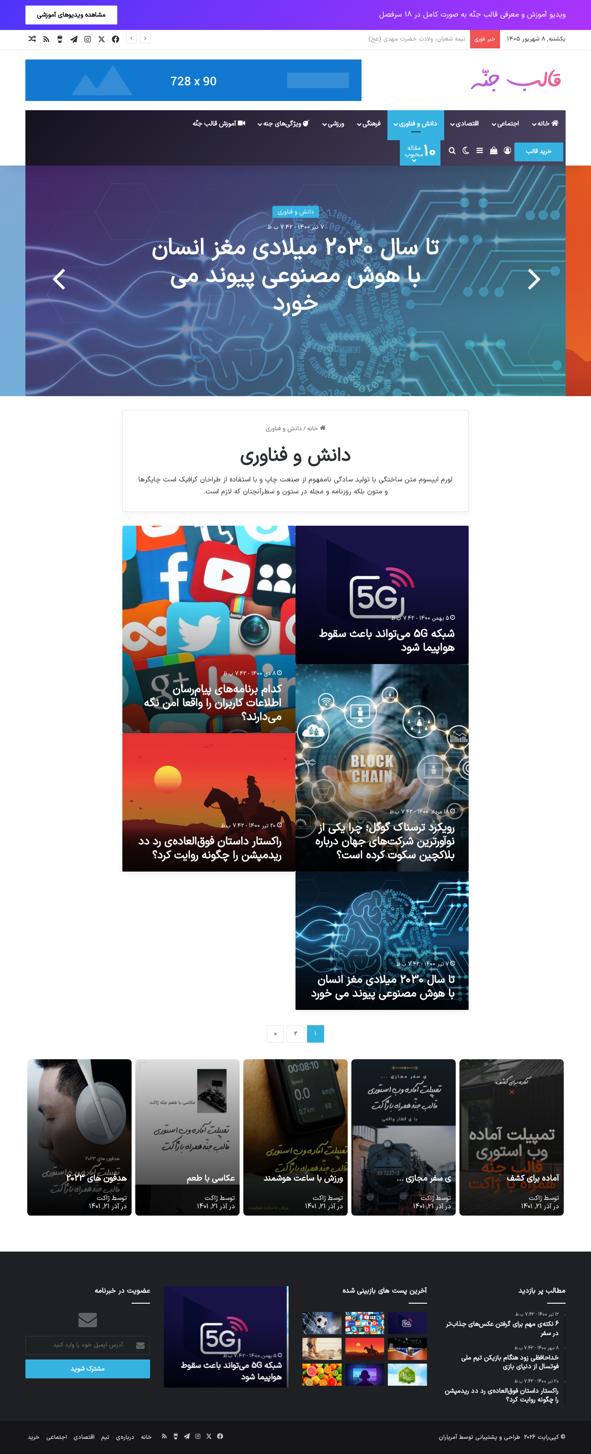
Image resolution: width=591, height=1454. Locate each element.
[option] (295, 281)
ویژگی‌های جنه (283, 124)
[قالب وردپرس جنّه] (516, 80)
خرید (34, 1437)
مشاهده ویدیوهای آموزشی (71, 15)
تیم (105, 1437)
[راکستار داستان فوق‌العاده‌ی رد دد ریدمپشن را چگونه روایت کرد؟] (365, 1349)
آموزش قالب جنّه (215, 124)
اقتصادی (467, 124)
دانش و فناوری (418, 124)
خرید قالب (539, 151)
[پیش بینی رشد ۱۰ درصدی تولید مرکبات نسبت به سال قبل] (322, 1375)
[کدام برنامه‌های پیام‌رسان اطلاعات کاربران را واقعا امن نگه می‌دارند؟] (365, 1323)
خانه (544, 124)
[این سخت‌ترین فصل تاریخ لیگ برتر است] (322, 1323)
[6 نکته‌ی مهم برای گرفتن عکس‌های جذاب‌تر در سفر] (322, 1349)
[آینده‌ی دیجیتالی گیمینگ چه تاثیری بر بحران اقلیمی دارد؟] (365, 1375)
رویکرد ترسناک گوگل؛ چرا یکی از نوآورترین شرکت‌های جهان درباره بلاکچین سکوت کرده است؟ (385, 841)
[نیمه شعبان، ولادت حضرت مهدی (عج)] (407, 1375)
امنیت (295, 212)
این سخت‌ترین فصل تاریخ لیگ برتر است (414, 39)
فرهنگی (371, 124)
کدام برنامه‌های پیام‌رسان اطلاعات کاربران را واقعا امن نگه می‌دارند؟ (213, 703)
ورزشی (336, 124)
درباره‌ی (125, 1437)
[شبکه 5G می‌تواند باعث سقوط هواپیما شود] (407, 1323)
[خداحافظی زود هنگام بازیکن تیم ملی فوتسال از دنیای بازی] (407, 1349)
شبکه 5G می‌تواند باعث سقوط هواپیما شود (387, 641)
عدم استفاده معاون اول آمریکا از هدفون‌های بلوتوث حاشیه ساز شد (295, 276)
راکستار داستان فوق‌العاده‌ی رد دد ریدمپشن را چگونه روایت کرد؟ (210, 848)
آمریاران (448, 1437)
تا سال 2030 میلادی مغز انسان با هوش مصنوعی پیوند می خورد (383, 987)
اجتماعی (508, 124)
